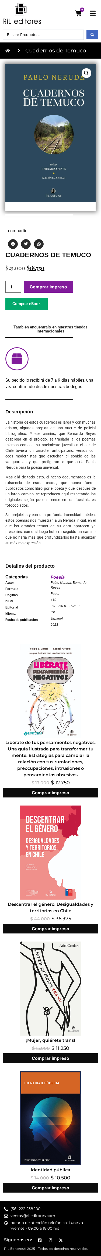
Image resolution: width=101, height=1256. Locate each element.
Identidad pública (50, 1169)
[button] (86, 73)
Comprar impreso (48, 286)
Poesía (58, 577)
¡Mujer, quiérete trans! (50, 1040)
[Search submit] (92, 34)
